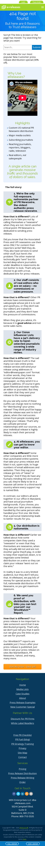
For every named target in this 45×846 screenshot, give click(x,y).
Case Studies (22, 693)
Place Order (37, 2)
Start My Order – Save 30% (22, 667)
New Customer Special (22, 706)
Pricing (22, 768)
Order (22, 782)
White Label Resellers (22, 723)
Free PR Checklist (22, 735)
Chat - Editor (33, 844)
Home (22, 684)
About (22, 698)
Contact (22, 757)
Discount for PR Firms (22, 718)
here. (25, 839)
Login (23, 2)
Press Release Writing (22, 777)
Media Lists (22, 689)
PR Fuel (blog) (22, 739)
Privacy (22, 748)
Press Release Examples (22, 702)
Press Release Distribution (22, 773)
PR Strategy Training (22, 743)
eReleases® (23, 828)
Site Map (22, 752)
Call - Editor (12, 844)
